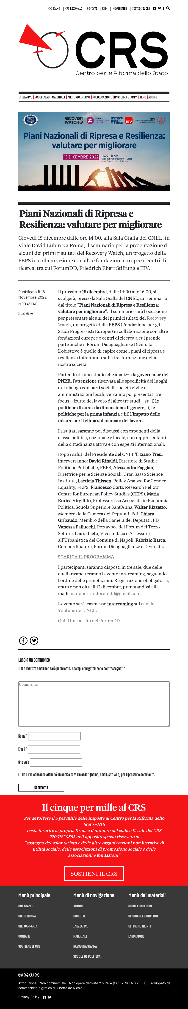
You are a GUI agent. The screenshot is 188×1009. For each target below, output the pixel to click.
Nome (23, 736)
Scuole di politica (86, 956)
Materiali (58, 97)
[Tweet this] (34, 640)
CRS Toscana (27, 916)
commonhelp (28, 988)
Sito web (23, 762)
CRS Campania (27, 926)
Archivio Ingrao (79, 97)
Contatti (24, 936)
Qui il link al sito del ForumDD (88, 621)
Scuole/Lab (42, 97)
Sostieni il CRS (94, 874)
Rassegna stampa (125, 97)
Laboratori (136, 936)
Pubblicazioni (102, 97)
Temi (143, 97)
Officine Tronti (139, 926)
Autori (152, 97)
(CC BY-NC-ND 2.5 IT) (130, 983)
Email (22, 749)
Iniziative (25, 313)
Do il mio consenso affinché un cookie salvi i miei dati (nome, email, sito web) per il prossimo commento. (88, 774)
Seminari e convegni (143, 916)
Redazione (29, 304)
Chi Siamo (25, 906)
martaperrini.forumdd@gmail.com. (105, 594)
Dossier (79, 916)
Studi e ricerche (140, 906)
